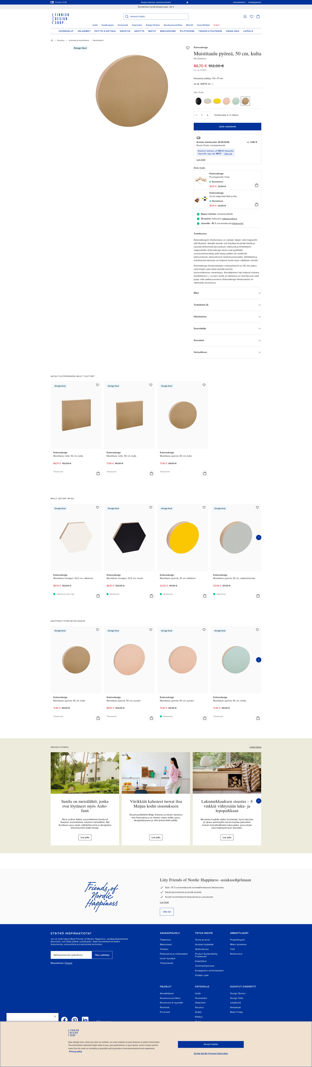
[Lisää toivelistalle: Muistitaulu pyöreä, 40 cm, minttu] (257, 630)
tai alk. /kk (202, 84)
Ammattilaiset (167, 993)
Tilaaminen (165, 939)
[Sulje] (54, 1016)
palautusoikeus (229, 218)
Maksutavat (166, 944)
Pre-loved (165, 1012)
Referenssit (236, 953)
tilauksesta (237, 223)
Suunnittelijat (203, 25)
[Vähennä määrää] (196, 115)
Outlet (217, 25)
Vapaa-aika (232, 31)
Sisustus (125, 31)
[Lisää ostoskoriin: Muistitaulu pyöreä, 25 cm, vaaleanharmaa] (258, 596)
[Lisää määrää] (207, 115)
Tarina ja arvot (202, 939)
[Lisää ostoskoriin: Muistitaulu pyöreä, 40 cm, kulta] (205, 473)
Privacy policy (75, 1051)
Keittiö (198, 1012)
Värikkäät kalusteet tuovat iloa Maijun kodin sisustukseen (156, 803)
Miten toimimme (238, 944)
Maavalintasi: (57, 963)
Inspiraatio (137, 25)
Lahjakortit (235, 1002)
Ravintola (164, 1007)
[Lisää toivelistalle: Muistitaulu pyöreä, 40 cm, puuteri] (204, 630)
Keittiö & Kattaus (105, 31)
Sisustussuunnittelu (173, 25)
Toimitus (164, 949)
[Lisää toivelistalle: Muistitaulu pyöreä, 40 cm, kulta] (204, 385)
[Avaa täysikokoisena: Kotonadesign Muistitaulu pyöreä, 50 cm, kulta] (132, 91)
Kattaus (199, 1016)
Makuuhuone (168, 31)
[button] (245, 16)
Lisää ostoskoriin (227, 126)
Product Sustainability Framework (206, 955)
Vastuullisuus (202, 949)
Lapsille (248, 31)
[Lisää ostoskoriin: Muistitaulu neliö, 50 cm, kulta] (98, 473)
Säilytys (139, 31)
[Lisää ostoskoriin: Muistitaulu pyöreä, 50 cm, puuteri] (151, 718)
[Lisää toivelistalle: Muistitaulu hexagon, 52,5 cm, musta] (151, 507)
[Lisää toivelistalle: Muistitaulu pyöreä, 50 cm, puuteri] (151, 630)
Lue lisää (164, 902)
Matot (152, 31)
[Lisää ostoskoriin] (256, 185)
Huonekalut (66, 31)
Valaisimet (84, 31)
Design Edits (236, 998)
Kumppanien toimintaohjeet (209, 970)
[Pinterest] (75, 1020)
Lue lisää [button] (200, 159)
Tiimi (232, 949)
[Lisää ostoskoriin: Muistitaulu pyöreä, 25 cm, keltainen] (205, 596)
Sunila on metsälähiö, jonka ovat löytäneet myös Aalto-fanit (85, 805)
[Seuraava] (258, 800)
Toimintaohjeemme (204, 966)
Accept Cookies (211, 1044)
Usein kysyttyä (167, 958)
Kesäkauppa (108, 25)
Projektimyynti (237, 939)
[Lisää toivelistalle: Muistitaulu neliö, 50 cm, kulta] (97, 385)
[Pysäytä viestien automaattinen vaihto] (187, 2)
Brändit (189, 25)
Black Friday (236, 1012)
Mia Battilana (200, 58)
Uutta (95, 25)
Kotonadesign (201, 47)
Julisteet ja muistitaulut (79, 40)
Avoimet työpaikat (204, 944)
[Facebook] (64, 1020)
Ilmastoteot (200, 961)
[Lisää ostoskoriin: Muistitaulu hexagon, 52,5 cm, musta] (151, 596)
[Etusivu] (52, 40)
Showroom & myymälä (171, 1002)
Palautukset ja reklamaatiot (174, 953)
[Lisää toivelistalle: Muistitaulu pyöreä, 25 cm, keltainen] (204, 507)
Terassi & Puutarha (210, 31)
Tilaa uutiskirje (102, 955)
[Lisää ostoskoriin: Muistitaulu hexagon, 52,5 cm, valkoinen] (98, 596)
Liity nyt (228, 153)
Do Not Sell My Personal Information (211, 1053)
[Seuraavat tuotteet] (258, 537)
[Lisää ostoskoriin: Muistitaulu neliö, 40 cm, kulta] (151, 473)
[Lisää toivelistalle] (188, 48)
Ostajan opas (202, 975)
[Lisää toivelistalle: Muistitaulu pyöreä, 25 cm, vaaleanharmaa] (257, 507)
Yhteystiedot (166, 963)
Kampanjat (123, 25)
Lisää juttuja (255, 747)
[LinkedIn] (85, 1020)
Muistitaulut (98, 40)
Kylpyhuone (187, 31)
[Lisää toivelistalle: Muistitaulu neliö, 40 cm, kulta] (151, 385)
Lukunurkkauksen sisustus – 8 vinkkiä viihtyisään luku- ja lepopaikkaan (227, 805)
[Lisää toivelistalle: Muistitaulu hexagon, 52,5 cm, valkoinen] (97, 507)
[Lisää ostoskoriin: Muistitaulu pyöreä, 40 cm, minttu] (258, 718)
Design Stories (153, 25)
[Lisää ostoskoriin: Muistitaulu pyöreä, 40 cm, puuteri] (205, 718)
